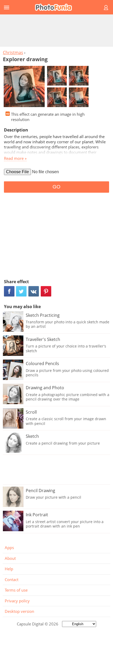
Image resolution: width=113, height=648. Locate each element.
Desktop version (19, 611)
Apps (9, 547)
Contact (11, 579)
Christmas (13, 52)
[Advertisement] (56, 30)
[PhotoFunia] (55, 7)
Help (9, 568)
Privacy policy (17, 600)
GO (56, 186)
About (10, 558)
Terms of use (16, 590)
